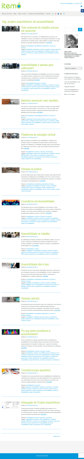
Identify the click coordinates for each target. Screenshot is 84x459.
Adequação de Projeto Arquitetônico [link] (40, 402)
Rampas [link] (52, 184)
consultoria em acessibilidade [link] (28, 220)
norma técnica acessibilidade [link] (39, 421)
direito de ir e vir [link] (55, 353)
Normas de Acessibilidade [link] (36, 13)
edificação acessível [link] (26, 388)
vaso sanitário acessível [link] (27, 124)
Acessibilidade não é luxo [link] (35, 264)
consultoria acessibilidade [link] (51, 218)
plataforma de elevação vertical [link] (37, 157)
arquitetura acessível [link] (53, 85)
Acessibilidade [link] (30, 46)
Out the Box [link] (45, 456)
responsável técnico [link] (34, 360)
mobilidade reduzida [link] (49, 51)
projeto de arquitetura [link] (34, 392)
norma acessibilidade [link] (37, 284)
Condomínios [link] (49, 151)
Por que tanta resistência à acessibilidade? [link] (35, 332)
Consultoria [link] (49, 216)
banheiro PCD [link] (24, 121)
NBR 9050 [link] (29, 421)
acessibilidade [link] (29, 49)
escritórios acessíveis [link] (32, 252)
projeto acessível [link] (53, 388)
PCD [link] (56, 51)
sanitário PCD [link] (55, 122)
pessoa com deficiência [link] (27, 53)
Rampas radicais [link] (30, 298)
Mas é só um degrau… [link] (70, 94)
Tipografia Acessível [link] (69, 86)
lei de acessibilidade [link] (44, 354)
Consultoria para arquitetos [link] (36, 370)
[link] (11, 6)
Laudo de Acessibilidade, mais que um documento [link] (72, 82)
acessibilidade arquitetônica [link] (40, 85)
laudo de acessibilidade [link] (37, 51)
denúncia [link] (47, 353)
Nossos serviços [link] (7, 13)
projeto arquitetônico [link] (26, 390)
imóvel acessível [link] (43, 388)
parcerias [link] (50, 421)
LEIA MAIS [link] (49, 42)
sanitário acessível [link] (46, 122)
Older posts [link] (57, 436)
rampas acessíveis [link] (26, 191)
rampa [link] (44, 189)
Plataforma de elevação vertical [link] (38, 135)
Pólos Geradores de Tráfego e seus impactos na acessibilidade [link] (72, 78)
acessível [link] (42, 283)
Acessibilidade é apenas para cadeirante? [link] (37, 66)
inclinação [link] (42, 186)
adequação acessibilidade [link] (32, 387)
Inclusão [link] (44, 83)
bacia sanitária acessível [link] (39, 119)
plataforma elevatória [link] (51, 157)
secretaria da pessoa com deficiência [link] (49, 360)
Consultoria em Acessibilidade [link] (37, 201)
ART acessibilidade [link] (45, 419)
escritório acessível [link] (37, 86)
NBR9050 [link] (28, 284)
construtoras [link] (48, 387)
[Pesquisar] (80, 29)
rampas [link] (58, 189)
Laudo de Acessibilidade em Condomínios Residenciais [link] (71, 90)
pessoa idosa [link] (24, 358)
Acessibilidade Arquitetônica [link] (41, 46)
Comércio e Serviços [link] (39, 151)
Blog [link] (14, 13)
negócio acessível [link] (37, 356)
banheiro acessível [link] (52, 119)
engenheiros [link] (35, 388)
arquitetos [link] (42, 387)
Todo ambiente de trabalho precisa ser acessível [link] (40, 29)
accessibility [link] (28, 186)
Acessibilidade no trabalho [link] (35, 234)
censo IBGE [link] (42, 353)
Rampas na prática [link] (31, 169)
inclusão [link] (48, 186)
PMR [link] (57, 121)
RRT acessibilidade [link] (46, 424)
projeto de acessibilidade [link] (35, 189)
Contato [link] (48, 13)
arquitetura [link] (36, 419)
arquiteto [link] (35, 353)
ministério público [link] (54, 354)
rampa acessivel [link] (51, 189)
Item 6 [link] (36, 33)
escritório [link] (49, 250)
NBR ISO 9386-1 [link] (25, 155)
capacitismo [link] (36, 49)
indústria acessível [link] (26, 51)
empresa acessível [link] (56, 49)
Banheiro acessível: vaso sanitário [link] (39, 100)
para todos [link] (46, 284)
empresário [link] (24, 354)
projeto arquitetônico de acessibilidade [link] (44, 53)
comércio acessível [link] (45, 49)
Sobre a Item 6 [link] (22, 13)
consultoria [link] (55, 387)
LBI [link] (43, 86)
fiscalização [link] (31, 354)
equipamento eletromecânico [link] (40, 153)
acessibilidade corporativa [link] (40, 250)
